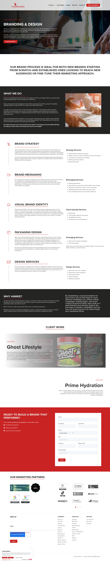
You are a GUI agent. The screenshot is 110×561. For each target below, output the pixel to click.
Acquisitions (61, 536)
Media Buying (76, 525)
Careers (60, 527)
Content (74, 523)
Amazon (74, 540)
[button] (75, 507)
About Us (75, 5)
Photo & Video (76, 534)
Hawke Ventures (62, 542)
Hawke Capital (62, 540)
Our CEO (60, 521)
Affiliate (74, 538)
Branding (74, 521)
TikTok (74, 527)
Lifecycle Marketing (77, 532)
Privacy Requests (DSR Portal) (91, 556)
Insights (68, 5)
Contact (60, 532)
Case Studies (60, 5)
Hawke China (61, 544)
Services (51, 5)
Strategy (74, 519)
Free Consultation (93, 5)
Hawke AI (82, 5)
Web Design (75, 530)
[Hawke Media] (18, 5)
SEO (73, 536)
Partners (60, 530)
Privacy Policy (78, 556)
